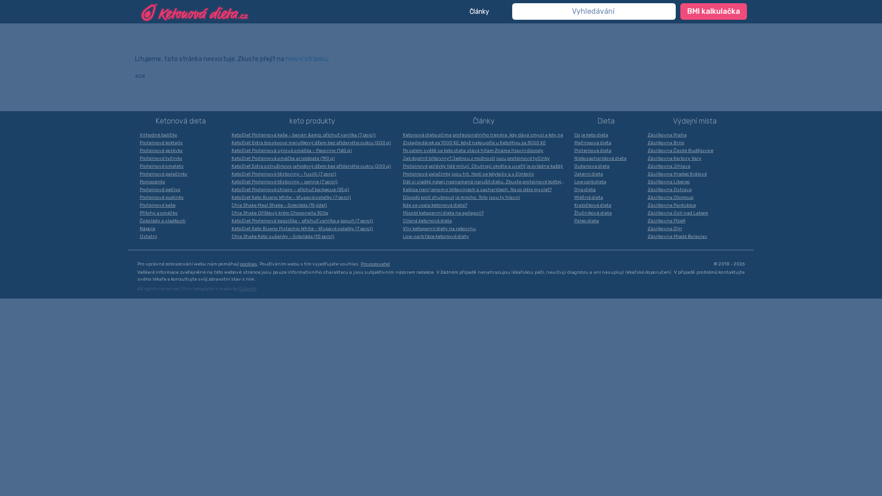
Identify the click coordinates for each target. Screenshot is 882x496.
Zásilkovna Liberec (669, 182)
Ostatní (148, 236)
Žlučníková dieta (593, 213)
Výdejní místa (695, 121)
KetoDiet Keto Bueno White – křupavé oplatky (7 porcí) (291, 197)
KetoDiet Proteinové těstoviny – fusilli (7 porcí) (284, 174)
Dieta (606, 121)
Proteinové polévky (161, 150)
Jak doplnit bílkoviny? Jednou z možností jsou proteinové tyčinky (476, 158)
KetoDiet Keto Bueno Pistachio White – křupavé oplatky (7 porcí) (302, 228)
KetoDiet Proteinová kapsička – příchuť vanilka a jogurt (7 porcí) (302, 221)
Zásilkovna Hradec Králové (677, 174)
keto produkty (312, 121)
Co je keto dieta (591, 135)
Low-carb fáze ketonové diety (436, 236)
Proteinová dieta (592, 150)
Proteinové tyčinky (161, 158)
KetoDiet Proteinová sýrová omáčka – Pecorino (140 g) (292, 150)
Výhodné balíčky (158, 135)
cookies (248, 264)
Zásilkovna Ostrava (670, 189)
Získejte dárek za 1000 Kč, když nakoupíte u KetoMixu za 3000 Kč (474, 143)
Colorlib (247, 289)
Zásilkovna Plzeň (666, 221)
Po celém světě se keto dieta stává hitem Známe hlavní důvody (473, 150)
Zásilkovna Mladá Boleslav (677, 236)
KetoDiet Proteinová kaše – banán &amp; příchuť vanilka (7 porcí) (304, 135)
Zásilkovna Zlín (665, 228)
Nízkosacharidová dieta (600, 158)
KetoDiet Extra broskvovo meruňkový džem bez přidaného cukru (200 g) (311, 143)
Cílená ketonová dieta (427, 221)
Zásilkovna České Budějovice (680, 150)
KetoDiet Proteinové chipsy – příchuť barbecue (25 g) (290, 189)
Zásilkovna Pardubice (672, 205)
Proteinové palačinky (163, 174)
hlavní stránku (307, 59)
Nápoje (147, 228)
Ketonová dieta (181, 121)
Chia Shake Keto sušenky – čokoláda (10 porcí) (283, 236)
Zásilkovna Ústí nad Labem (678, 213)
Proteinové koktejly (161, 143)
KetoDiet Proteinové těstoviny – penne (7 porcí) (285, 182)
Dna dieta (585, 189)
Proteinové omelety (162, 166)
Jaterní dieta (588, 174)
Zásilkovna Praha (667, 135)
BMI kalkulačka (713, 11)
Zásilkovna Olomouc (671, 197)
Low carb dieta (590, 182)
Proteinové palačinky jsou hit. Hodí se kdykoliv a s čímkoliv (468, 174)
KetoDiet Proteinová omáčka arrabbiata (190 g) (283, 158)
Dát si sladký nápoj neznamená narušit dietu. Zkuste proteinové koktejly (484, 182)
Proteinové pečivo (160, 189)
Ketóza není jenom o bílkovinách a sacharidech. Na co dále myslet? (477, 189)
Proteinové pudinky (162, 197)
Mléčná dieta (588, 197)
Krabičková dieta (592, 205)
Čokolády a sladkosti (163, 221)
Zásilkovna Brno (666, 143)
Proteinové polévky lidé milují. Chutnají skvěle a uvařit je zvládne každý (483, 166)
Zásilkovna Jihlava (669, 166)
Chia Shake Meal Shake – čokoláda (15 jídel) (279, 205)
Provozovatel (375, 264)
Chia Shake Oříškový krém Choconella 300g (280, 213)
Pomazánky (152, 182)
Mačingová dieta (592, 143)
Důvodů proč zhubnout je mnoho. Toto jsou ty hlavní (461, 197)
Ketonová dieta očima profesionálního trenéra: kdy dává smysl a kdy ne (483, 135)
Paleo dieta (586, 221)
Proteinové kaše (157, 205)
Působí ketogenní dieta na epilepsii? (443, 213)
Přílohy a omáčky (159, 213)
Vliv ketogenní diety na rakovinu (439, 228)
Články (479, 12)
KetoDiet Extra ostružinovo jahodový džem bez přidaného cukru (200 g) (311, 166)
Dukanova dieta (592, 166)
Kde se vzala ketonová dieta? (435, 205)
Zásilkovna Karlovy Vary (674, 158)
